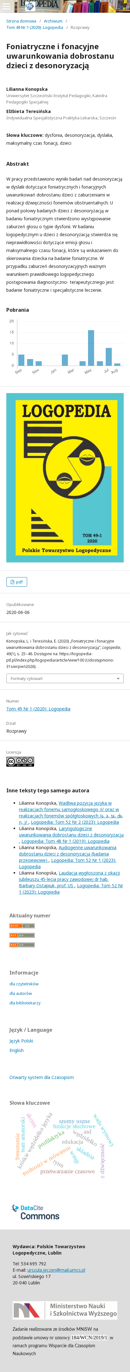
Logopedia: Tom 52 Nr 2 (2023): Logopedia (75, 822)
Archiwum (53, 21)
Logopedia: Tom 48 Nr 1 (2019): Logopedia (65, 841)
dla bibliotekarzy (25, 1003)
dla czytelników (23, 984)
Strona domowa (21, 21)
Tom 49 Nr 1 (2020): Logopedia (34, 27)
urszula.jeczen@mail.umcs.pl (56, 1270)
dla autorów (20, 993)
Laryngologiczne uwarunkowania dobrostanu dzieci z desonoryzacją (71, 831)
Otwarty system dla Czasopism (41, 1077)
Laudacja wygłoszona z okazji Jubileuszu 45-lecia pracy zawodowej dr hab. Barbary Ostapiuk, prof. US (69, 879)
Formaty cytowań (27, 678)
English (16, 1050)
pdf (19, 582)
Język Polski (21, 1041)
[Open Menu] (6, 6)
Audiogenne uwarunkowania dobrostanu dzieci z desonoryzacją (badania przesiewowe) (67, 853)
